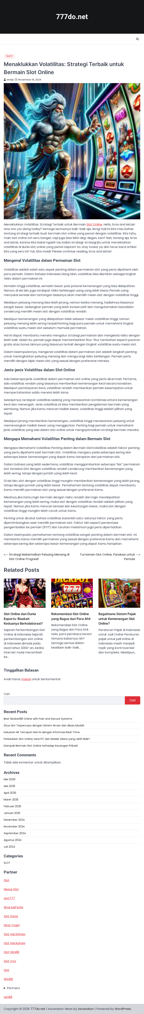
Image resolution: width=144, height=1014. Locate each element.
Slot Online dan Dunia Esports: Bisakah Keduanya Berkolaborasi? (23, 619)
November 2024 (14, 826)
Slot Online (94, 224)
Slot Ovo (10, 961)
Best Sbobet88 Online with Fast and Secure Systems (38, 719)
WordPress (123, 1009)
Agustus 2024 (13, 840)
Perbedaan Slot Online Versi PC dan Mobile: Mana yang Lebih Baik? (47, 739)
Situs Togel (12, 925)
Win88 (8, 979)
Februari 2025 (12, 806)
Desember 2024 (14, 820)
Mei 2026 (9, 779)
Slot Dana (11, 916)
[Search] (137, 39)
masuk (26, 679)
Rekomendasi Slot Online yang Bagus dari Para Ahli (70, 616)
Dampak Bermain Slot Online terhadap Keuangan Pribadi (41, 746)
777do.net (72, 17)
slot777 (9, 898)
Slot (6, 880)
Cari (7, 694)
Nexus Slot (11, 889)
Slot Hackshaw (14, 934)
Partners (13, 988)
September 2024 (15, 833)
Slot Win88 (11, 952)
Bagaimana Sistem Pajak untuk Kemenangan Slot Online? (117, 619)
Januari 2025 (12, 813)
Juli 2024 (9, 847)
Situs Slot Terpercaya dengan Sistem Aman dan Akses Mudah (44, 725)
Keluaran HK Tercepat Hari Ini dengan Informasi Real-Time (42, 732)
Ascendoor (86, 1009)
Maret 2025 (11, 799)
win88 (8, 997)
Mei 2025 (9, 786)
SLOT (9, 56)
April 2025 (10, 793)
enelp (10, 79)
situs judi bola (13, 907)
